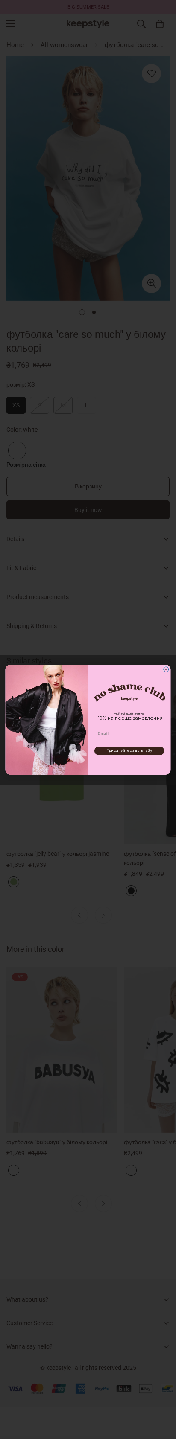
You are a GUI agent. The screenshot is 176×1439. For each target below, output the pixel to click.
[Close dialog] (166, 669)
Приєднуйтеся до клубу (129, 751)
